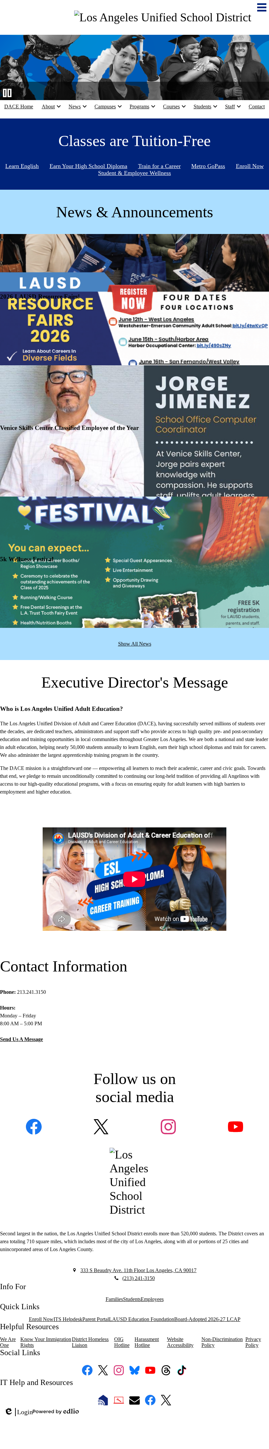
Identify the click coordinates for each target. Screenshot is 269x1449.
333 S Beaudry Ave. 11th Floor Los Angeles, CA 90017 (138, 1270)
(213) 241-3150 (138, 1278)
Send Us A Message (21, 1039)
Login (18, 1412)
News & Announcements (134, 212)
